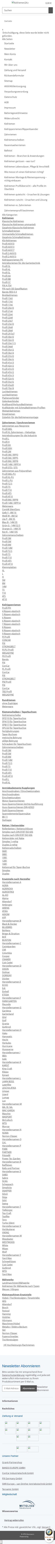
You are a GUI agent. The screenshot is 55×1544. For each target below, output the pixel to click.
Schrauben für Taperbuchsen (16, 744)
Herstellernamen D (11, 965)
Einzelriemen (8, 414)
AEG (4, 1301)
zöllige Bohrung (10, 740)
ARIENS (5, 907)
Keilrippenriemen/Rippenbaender (21, 129)
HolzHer (6, 1317)
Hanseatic (7, 1036)
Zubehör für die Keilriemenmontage (20, 417)
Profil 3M (6, 538)
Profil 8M (6, 544)
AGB (6, 102)
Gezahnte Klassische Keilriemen (18, 227)
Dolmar (6, 972)
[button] (39, 3)
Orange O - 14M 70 (11, 528)
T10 (4, 592)
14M (4, 586)
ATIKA (5, 911)
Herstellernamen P (11, 1145)
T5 (3, 589)
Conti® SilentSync (11, 509)
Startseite (9, 43)
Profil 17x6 (7, 304)
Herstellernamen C (11, 943)
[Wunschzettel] (41, 3)
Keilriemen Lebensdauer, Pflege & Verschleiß (26, 166)
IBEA (4, 1055)
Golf (4, 1020)
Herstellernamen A (11, 882)
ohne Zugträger (10, 703)
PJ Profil (6, 636)
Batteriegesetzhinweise (16, 113)
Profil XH (6, 445)
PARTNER (6, 1152)
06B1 (4, 851)
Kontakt (8, 59)
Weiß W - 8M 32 (9, 515)
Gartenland (8, 1014)
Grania (5, 1023)
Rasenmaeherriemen (14, 145)
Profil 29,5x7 (8, 333)
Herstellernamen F (11, 997)
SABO (5, 1174)
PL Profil (6, 669)
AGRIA (5, 885)
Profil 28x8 (7, 330)
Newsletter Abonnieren (43, 1388)
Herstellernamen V (11, 1226)
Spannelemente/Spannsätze (16, 813)
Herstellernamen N (11, 1129)
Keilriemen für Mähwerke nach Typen (21, 1286)
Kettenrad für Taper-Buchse (16, 867)
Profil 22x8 (7, 317)
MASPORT (7, 1116)
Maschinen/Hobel (11, 1323)
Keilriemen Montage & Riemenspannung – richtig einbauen (25, 179)
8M (3, 583)
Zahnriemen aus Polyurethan (17, 470)
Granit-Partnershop (12, 1462)
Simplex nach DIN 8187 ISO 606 (17, 831)
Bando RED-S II (9, 291)
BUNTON (6, 940)
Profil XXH (7, 448)
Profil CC (6, 282)
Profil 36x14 (8, 353)
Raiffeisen (7, 1165)
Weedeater (7, 1238)
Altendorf (7, 901)
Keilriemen (9, 123)
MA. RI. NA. (7, 1107)
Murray (5, 1126)
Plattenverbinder (10, 398)
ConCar (6, 665)
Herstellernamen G (11, 1007)
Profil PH (6, 607)
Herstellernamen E (11, 981)
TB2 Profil (7, 691)
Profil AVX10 (8, 243)
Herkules (6, 1042)
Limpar (5, 1091)
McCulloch (7, 1120)
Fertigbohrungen (10, 731)
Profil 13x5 (7, 298)
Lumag (5, 1097)
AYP (4, 917)
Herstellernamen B (11, 920)
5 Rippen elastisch (11, 614)
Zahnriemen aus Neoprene (15, 425)
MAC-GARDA (8, 1110)
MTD (4, 1123)
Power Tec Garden (11, 1158)
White (5, 1245)
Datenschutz (10, 96)
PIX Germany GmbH (12, 1478)
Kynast (5, 1075)
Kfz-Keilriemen (9, 240)
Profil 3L (6, 266)
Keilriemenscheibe (11, 715)
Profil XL (6, 782)
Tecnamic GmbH (10, 1489)
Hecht (5, 1039)
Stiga (4, 1197)
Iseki (4, 1058)
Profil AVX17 (8, 250)
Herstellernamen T (11, 1206)
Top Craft (6, 1213)
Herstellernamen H (11, 1030)
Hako (4, 1033)
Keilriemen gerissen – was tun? (19, 161)
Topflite (5, 1216)
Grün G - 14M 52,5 (11, 525)
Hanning (6, 1313)
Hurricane (7, 1046)
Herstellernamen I (11, 1052)
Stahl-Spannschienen (12, 810)
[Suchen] (51, 10)
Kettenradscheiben (11, 847)
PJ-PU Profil (7, 649)
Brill (4, 936)
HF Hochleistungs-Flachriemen (18, 1345)
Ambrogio (7, 904)
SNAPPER (6, 1190)
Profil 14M (7, 547)
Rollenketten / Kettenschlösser (17, 828)
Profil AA (6, 275)
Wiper (5, 1248)
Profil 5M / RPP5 (10, 458)
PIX (3, 643)
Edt (3, 988)
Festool (5, 1310)
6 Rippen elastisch (11, 620)
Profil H (6, 441)
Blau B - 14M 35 (9, 522)
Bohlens (6, 930)
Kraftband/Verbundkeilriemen (17, 404)
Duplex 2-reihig (9, 844)
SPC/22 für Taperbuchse (14, 727)
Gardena (6, 1010)
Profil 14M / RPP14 (11, 464)
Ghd (4, 1017)
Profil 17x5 (7, 301)
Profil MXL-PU (9, 474)
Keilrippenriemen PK (12, 259)
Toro (4, 1219)
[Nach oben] (1, 1542)
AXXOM (5, 914)
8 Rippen (6, 627)
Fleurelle (6, 1004)
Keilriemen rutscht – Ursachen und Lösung (25, 199)
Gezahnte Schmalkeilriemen (16, 237)
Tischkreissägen (10, 1339)
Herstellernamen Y (11, 1255)
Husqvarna (7, 1049)
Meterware (7, 506)
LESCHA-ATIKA (9, 1087)
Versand (46, 1527)
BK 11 (5, 816)
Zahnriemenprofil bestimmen (19, 210)
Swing (5, 1203)
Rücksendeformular (14, 75)
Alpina (5, 898)
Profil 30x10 (8, 336)
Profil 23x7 (7, 320)
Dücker (5, 978)
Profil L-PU (7, 480)
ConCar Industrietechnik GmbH (18, 1473)
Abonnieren (29, 1388)
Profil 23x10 (8, 324)
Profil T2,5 (7, 483)
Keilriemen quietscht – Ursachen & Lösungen (27, 194)
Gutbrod (6, 1026)
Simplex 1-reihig (10, 841)
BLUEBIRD (7, 927)
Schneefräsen (9, 1261)
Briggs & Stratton (10, 933)
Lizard (5, 1094)
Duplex (5, 873)
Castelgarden (8, 946)
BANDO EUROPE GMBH (13, 1467)
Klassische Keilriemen (13, 221)
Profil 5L (6, 272)
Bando (5, 659)
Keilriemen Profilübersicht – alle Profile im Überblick (25, 187)
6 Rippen (6, 617)
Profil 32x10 (8, 340)
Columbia (7, 952)
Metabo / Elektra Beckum (14, 1326)
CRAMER (6, 959)
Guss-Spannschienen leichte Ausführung (22, 804)
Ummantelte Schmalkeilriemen (17, 234)
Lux (4, 1100)
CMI (4, 949)
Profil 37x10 (8, 356)
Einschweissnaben (11, 797)
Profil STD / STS (9, 467)
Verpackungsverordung (16, 91)
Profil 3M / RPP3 (10, 454)
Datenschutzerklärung (13, 1375)
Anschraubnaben (10, 794)
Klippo (5, 1071)
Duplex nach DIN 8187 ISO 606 (17, 835)
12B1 (4, 860)
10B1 (4, 857)
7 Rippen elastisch (11, 624)
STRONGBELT (8, 646)
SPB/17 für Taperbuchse (14, 724)
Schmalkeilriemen (11, 230)
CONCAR (6, 640)
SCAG (5, 1181)
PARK (4, 1148)
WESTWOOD (8, 1242)
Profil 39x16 (8, 359)
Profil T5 (6, 486)
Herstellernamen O (11, 1139)
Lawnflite (6, 1084)
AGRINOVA (7, 888)
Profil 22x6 (7, 314)
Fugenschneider (10, 1336)
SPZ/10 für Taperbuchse (14, 718)
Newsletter (9, 48)
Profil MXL (7, 429)
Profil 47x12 (8, 372)
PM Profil (6, 681)
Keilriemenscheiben (14, 139)
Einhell (5, 991)
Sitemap (8, 80)
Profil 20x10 (8, 308)
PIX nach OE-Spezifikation (14, 288)
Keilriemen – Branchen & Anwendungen (24, 155)
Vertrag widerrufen (14, 1520)
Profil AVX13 (8, 246)
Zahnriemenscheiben (12, 535)
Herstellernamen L (11, 1078)
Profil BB (6, 279)
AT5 (4, 596)
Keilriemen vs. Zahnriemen (17, 205)
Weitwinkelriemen (11, 410)
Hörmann (7, 1320)
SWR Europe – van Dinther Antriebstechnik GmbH (27, 1483)
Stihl (4, 1200)
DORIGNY (7, 975)
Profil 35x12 (8, 349)
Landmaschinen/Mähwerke (15, 1282)
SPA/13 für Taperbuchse (14, 721)
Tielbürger (7, 1210)
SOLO (5, 1193)
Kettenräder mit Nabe (13, 838)
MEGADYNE (8, 652)
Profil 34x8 (7, 346)
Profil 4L (6, 269)
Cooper (6, 956)
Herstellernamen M (12, 1103)
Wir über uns (10, 64)
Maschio (6, 1113)
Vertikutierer (8, 1229)
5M (3, 580)
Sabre (5, 1177)
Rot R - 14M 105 (10, 531)
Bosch (5, 1307)
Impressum (10, 107)
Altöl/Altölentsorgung (15, 86)
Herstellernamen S (11, 1171)
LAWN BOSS (8, 1081)
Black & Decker (9, 924)
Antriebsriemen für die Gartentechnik (21, 263)
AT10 (4, 599)
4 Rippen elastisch (11, 611)
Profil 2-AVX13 (9, 256)
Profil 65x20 (8, 385)
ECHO (5, 985)
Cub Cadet (7, 962)
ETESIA (5, 994)
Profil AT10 (7, 496)
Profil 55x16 (8, 381)
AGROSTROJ (8, 891)
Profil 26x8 (7, 327)
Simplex (6, 870)
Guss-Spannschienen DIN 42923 (18, 807)
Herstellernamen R (11, 1161)
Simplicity (7, 1187)
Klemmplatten (9, 567)
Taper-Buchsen (9, 734)
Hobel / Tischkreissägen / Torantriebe (21, 1297)
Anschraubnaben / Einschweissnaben (21, 791)
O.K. (4, 1142)
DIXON (5, 969)
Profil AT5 (6, 493)
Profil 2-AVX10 (9, 253)
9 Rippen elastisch (11, 633)
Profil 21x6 (7, 311)
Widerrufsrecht (12, 118)
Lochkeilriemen (9, 391)
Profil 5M (6, 541)
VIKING (5, 1232)
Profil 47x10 (8, 369)
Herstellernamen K (11, 1062)
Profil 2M (6, 451)
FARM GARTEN (9, 1001)
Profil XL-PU (8, 477)
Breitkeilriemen (9, 295)
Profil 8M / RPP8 (10, 461)
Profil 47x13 (8, 375)
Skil (3, 1330)
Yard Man (7, 1258)
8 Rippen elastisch (11, 630)
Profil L (5, 438)
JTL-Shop (32, 1536)
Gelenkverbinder (10, 401)
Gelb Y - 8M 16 (9, 512)
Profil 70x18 (8, 388)
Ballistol (8, 150)
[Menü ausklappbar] (5, 3)
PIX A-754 (6, 285)
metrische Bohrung (12, 737)
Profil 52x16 (8, 378)
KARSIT (5, 1065)
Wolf (4, 1251)
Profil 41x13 (8, 362)
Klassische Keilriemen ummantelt (19, 224)
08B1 (4, 854)
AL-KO (5, 895)
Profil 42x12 (8, 365)
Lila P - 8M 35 (8, 519)
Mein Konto (10, 54)
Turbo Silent (8, 1222)
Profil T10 (7, 490)
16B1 (4, 864)
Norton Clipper (9, 1136)
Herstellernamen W (12, 1235)
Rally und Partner (11, 1168)
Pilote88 (6, 1155)
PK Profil (6, 656)
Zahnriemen (10, 134)
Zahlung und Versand (15, 70)
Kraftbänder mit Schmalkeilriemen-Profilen (23, 407)
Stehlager (7, 820)
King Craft (7, 1068)
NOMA (5, 1132)
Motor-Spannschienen (13, 800)
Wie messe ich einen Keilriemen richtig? (24, 171)
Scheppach (7, 1184)
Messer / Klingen (10, 1289)
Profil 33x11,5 (9, 343)
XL (3, 570)
